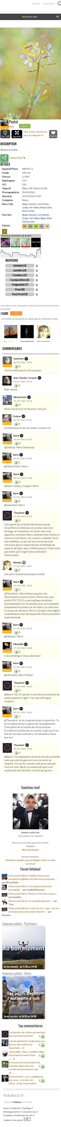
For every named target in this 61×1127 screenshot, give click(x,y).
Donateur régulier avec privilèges (23, 860)
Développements (11, 1112)
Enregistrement (49, 3)
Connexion (36, 3)
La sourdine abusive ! (40, 900)
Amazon (30, 846)
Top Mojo (26, 1108)
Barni (11, 126)
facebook (25, 1119)
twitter (29, 1119)
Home (6, 1108)
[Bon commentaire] (16, 366)
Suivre (25, 126)
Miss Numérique (30, 849)
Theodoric (19, 512)
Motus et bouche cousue (42, 893)
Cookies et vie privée (13, 1120)
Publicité (16, 1108)
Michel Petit (20, 397)
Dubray (17, 416)
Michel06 (18, 644)
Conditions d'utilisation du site (18, 1115)
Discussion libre (18, 875)
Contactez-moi (29, 1112)
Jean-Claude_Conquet (25, 377)
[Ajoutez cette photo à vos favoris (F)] (53, 134)
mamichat (19, 358)
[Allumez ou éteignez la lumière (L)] (5, 134)
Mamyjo (17, 562)
